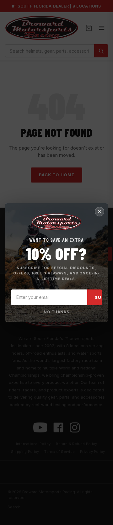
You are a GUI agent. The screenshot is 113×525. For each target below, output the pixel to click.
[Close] (99, 211)
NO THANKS (56, 312)
